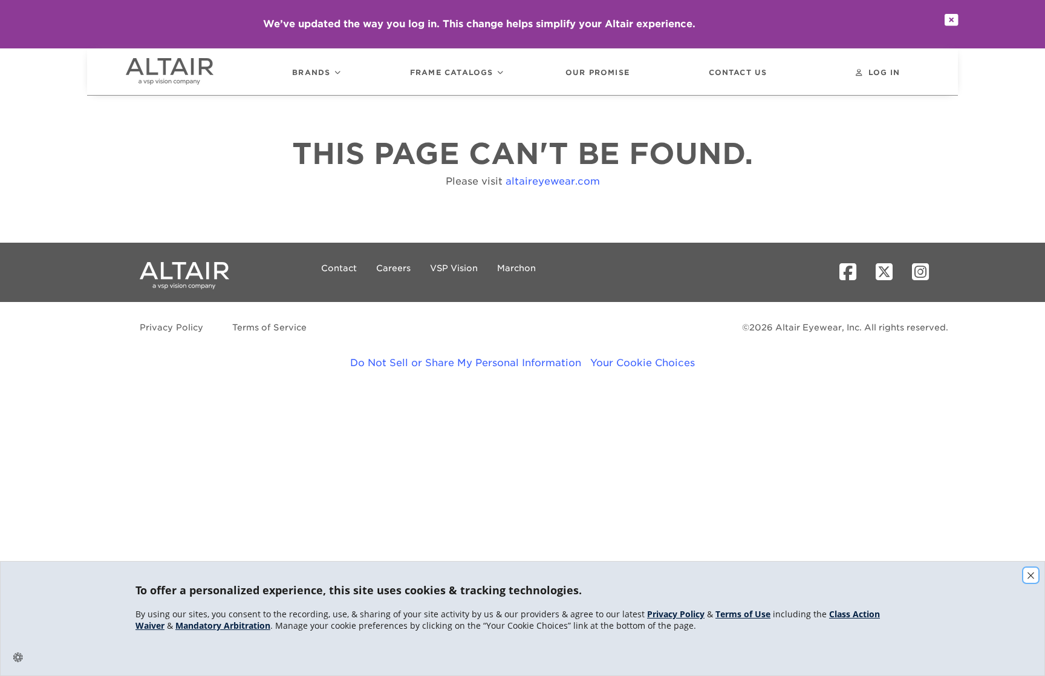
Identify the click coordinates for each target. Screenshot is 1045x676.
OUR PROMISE (597, 73)
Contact (339, 268)
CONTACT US (738, 73)
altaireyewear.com (553, 181)
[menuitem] (186, 71)
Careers (393, 268)
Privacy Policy (172, 327)
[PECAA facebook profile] (852, 272)
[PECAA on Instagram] (925, 272)
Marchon (516, 268)
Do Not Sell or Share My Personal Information (465, 363)
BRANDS (311, 73)
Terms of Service (269, 327)
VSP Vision (454, 268)
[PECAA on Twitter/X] (889, 272)
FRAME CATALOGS (451, 73)
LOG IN (884, 73)
